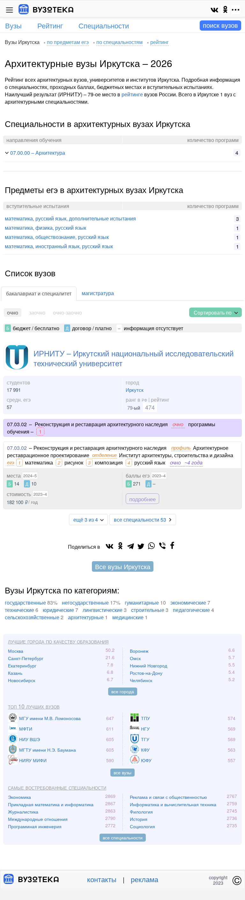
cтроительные (147, 610)
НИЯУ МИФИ (33, 760)
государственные (25, 602)
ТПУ (145, 718)
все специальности (123, 837)
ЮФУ (146, 760)
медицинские (128, 617)
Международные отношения (38, 819)
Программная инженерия (35, 826)
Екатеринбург (22, 665)
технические (19, 610)
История (138, 819)
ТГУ (145, 739)
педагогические (191, 610)
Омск (135, 658)
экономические (188, 602)
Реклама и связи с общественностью (168, 797)
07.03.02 (17, 447)
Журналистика (23, 811)
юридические (58, 610)
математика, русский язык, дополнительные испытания (70, 218)
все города (122, 691)
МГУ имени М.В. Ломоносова (50, 718)
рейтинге (132, 94)
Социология (142, 826)
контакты (101, 879)
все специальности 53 (140, 519)
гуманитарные (142, 602)
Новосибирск (21, 680)
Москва (15, 651)
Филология (141, 811)
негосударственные (85, 602)
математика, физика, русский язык (45, 227)
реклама (144, 879)
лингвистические (102, 610)
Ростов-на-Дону (146, 673)
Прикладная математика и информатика (50, 804)
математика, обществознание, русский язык (57, 237)
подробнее (142, 499)
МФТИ (25, 728)
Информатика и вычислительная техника (173, 804)
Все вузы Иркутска (122, 566)
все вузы (122, 772)
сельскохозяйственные (32, 617)
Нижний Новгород (148, 665)
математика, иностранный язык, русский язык (59, 246)
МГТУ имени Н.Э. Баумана (47, 750)
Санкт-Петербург (25, 658)
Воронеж (139, 651)
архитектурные (86, 617)
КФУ (145, 750)
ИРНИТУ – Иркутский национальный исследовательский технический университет (133, 357)
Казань (15, 673)
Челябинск (141, 680)
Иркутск (135, 389)
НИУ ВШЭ (29, 739)
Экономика (19, 797)
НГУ (145, 728)
